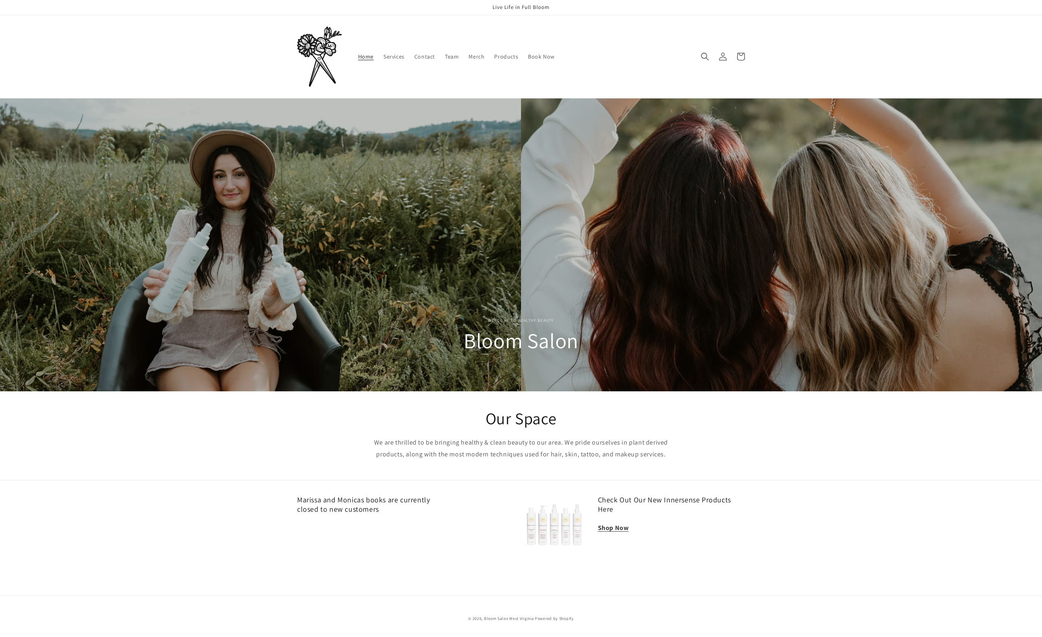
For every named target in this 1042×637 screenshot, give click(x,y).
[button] (705, 56)
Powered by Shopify (554, 618)
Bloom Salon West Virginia (509, 618)
